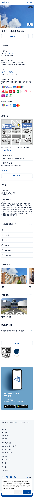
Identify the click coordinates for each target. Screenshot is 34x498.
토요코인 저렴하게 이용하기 (9, 446)
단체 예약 (12, 36)
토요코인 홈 (5, 422)
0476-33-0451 (9, 54)
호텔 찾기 (12, 422)
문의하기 (4, 463)
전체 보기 (30, 224)
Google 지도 (7, 150)
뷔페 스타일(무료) (9, 72)
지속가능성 (5, 470)
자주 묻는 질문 (6, 460)
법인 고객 (4, 456)
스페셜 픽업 (5, 436)
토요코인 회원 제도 (7, 449)
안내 (12, 400)
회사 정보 (4, 467)
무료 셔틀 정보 (17, 176)
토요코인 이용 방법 (7, 452)
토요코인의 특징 (6, 443)
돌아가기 (17, 343)
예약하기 (4, 429)
